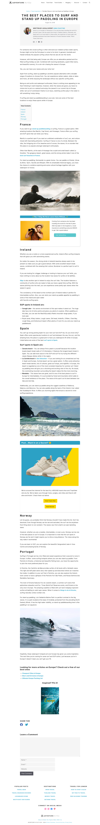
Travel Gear (49, 2)
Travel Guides (58, 2)
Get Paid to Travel (78, 793)
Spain (23, 114)
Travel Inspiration (36, 11)
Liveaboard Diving (21, 796)
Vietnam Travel (50, 799)
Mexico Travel (50, 796)
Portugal (23, 119)
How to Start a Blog (78, 789)
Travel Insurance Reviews (21, 793)
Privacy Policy (68, 822)
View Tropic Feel (50, 500)
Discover (76, 2)
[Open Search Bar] (89, 2)
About (43, 2)
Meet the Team (47, 820)
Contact (85, 2)
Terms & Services (60, 822)
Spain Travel (50, 789)
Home (28, 11)
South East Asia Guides (21, 799)
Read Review (50, 506)
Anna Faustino (59, 28)
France (23, 109)
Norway (23, 117)
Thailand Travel (50, 793)
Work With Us (58, 820)
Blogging (68, 2)
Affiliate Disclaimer (50, 822)
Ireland (23, 112)
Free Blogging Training (78, 796)
